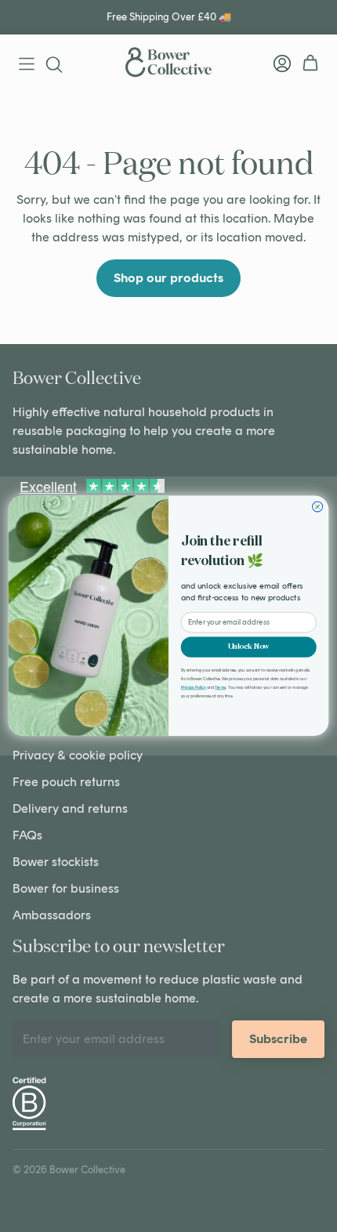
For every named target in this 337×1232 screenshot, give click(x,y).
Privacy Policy (193, 687)
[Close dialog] (318, 507)
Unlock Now (249, 646)
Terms (220, 687)
